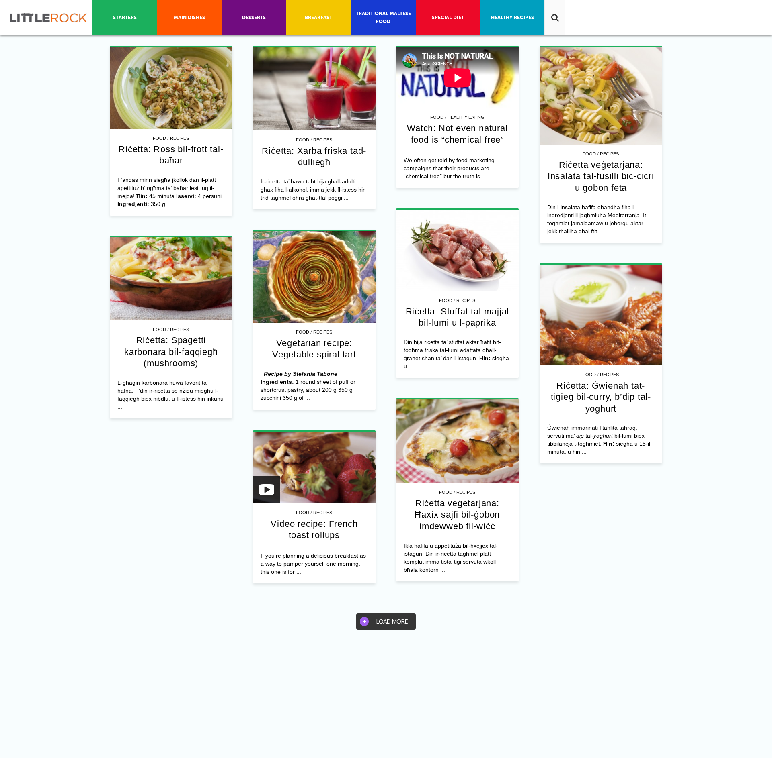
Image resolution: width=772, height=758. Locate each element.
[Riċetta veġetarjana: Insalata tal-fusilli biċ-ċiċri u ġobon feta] (601, 96)
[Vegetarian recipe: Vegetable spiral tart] (314, 277)
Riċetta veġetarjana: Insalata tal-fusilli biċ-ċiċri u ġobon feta (601, 176)
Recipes (179, 138)
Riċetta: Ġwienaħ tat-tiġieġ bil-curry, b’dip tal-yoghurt (601, 397)
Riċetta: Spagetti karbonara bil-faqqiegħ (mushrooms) (171, 351)
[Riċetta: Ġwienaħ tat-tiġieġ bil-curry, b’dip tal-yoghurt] (601, 315)
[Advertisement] (386, 698)
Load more (392, 621)
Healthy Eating (466, 117)
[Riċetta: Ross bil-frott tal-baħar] (171, 88)
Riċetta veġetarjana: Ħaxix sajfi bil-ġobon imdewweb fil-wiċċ (457, 514)
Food (159, 138)
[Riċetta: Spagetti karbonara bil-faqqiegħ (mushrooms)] (171, 278)
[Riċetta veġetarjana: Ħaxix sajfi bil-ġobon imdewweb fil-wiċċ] (457, 441)
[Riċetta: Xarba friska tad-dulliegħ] (314, 89)
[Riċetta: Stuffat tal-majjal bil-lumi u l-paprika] (457, 250)
